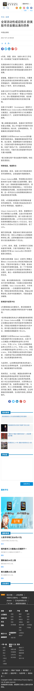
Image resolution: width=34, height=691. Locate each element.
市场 (2, 17)
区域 (12, 616)
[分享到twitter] (5, 48)
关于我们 (5, 670)
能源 (20, 614)
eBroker (9, 600)
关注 (2, 622)
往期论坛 (21, 650)
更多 (18, 644)
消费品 (21, 622)
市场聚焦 (13, 652)
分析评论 (13, 654)
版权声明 (13, 673)
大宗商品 (29, 624)
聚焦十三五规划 (12, 645)
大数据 (5, 663)
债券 (28, 616)
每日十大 (4, 633)
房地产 (21, 635)
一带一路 (4, 644)
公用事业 (21, 633)
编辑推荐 (4, 637)
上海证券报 (19, 595)
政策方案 (13, 649)
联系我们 (26, 670)
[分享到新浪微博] (16, 48)
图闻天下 (21, 647)
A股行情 (13, 637)
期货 (28, 622)
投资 (12, 619)
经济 (10, 611)
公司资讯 (4, 614)
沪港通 (29, 627)
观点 (4, 653)
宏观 (12, 614)
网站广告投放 (15, 670)
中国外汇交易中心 (12, 598)
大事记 (5, 658)
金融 (20, 627)
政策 (2, 611)
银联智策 (21, 653)
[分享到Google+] (12, 48)
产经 (18, 611)
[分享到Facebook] (2, 48)
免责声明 (22, 673)
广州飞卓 (9, 603)
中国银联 (24, 598)
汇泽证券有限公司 (20, 600)
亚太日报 (9, 595)
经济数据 (13, 624)
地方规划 (13, 657)
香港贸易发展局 (21, 603)
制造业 (21, 619)
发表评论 (26, 484)
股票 (7, 17)
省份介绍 (21, 658)
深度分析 (4, 618)
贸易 (12, 622)
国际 (2, 625)
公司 (4, 661)
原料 (20, 616)
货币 (28, 619)
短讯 (20, 655)
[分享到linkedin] (9, 48)
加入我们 (5, 673)
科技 (20, 630)
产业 (4, 655)
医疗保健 (21, 624)
